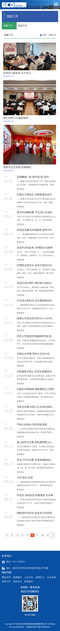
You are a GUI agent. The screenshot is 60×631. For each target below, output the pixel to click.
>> (51, 537)
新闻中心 (40, 577)
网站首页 (6, 577)
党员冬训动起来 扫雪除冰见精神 (34, 247)
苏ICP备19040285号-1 (42, 627)
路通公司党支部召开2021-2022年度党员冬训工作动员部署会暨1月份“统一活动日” (36, 318)
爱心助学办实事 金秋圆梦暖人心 (34, 442)
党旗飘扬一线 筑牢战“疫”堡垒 (33, 177)
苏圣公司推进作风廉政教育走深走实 (36, 336)
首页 (45, 35)
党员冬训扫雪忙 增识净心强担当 (34, 283)
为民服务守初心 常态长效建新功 (34, 371)
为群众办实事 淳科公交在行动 (33, 354)
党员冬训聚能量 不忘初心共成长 (34, 212)
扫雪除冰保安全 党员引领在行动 (34, 265)
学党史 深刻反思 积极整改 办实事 (35, 495)
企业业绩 (51, 577)
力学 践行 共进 (25, 477)
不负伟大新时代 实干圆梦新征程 (34, 300)
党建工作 (8, 25)
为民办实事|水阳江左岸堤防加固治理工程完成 (36, 407)
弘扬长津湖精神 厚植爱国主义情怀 (35, 389)
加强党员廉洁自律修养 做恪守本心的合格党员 (36, 230)
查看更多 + (21, 189)
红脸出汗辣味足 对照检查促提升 (34, 194)
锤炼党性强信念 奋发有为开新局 (34, 513)
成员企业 (17, 581)
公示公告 (28, 577)
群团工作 (22, 25)
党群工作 (6, 581)
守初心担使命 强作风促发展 (32, 424)
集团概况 (17, 577)
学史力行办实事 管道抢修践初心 (34, 460)
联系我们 (28, 581)
